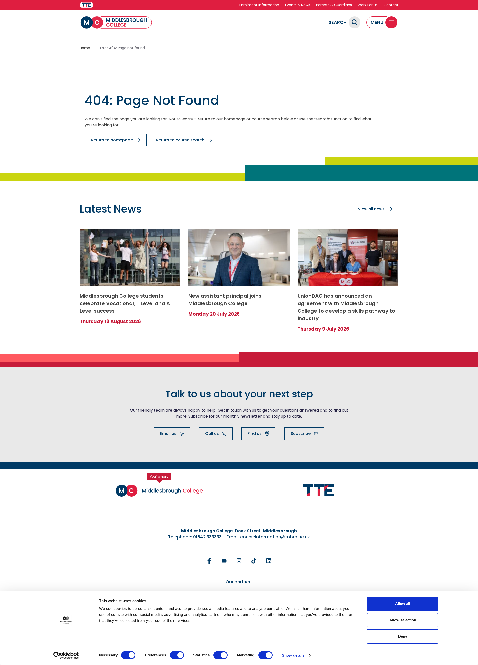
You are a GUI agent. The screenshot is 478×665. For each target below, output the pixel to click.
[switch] (177, 655)
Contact (391, 4)
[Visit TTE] (86, 5)
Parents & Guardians (334, 4)
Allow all (402, 603)
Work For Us (368, 4)
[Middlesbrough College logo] (159, 491)
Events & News (297, 4)
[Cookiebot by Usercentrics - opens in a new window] (66, 655)
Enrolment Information (259, 4)
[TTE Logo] (318, 490)
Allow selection (402, 620)
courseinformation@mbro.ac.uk (275, 537)
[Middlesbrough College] (116, 22)
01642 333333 (207, 537)
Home (85, 47)
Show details (293, 655)
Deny (402, 636)
